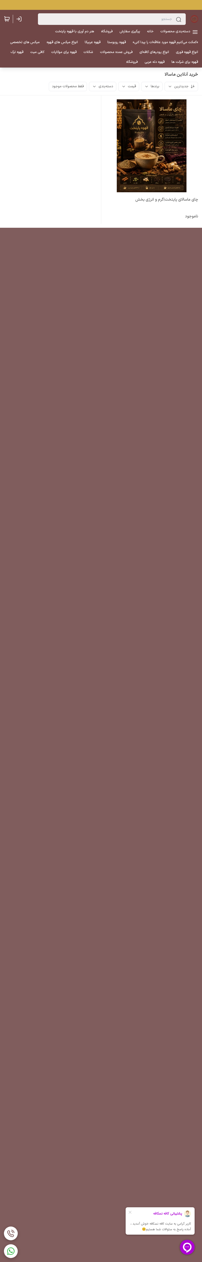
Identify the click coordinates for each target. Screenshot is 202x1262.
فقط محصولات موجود (68, 86)
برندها (155, 86)
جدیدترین (181, 86)
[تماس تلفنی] (11, 1233)
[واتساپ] (11, 1251)
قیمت (132, 86)
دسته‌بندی (106, 86)
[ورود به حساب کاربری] (20, 19)
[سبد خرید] (7, 19)
